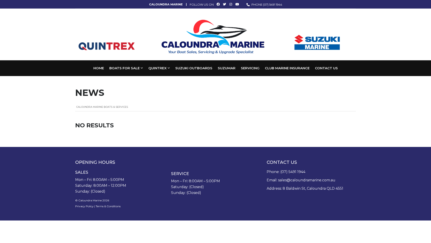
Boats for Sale (124, 68)
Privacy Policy (84, 206)
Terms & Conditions (108, 206)
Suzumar (226, 68)
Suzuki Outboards (193, 68)
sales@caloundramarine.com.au (306, 180)
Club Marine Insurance (287, 68)
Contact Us (326, 68)
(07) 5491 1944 (272, 4)
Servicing (250, 68)
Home (98, 68)
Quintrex (157, 68)
